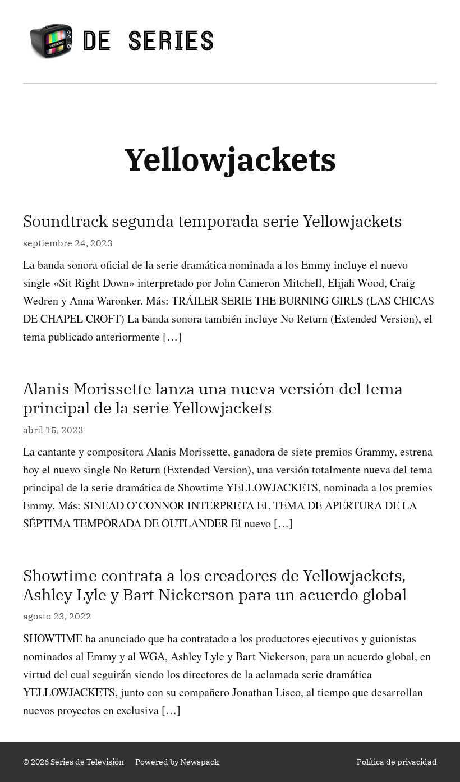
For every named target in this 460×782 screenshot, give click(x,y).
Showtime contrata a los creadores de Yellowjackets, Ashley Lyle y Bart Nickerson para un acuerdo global (215, 585)
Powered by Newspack (177, 762)
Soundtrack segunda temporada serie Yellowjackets (212, 220)
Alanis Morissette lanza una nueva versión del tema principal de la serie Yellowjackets (213, 398)
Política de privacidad (397, 762)
